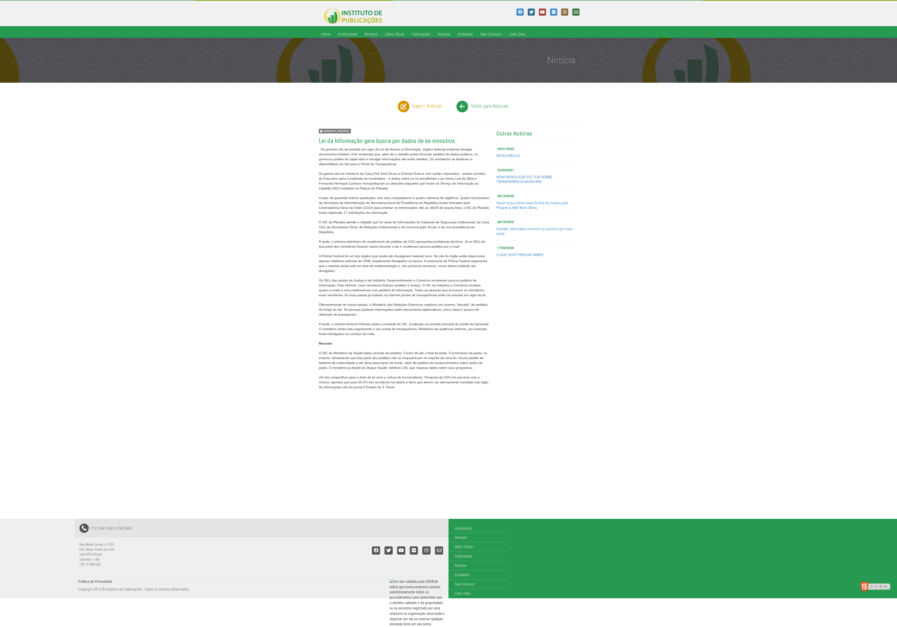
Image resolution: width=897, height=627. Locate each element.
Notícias (444, 34)
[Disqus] (448, 459)
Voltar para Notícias (489, 106)
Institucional (347, 34)
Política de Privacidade (95, 581)
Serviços (371, 34)
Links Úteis (517, 34)
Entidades (465, 34)
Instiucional (462, 528)
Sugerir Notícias (426, 106)
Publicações (421, 34)
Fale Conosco (491, 34)
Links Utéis (462, 593)
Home (326, 34)
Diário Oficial (394, 34)
